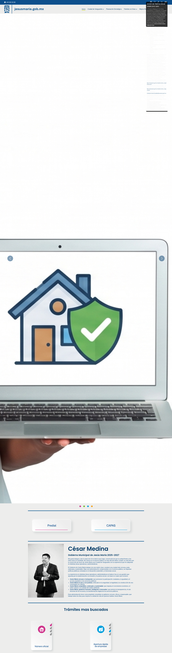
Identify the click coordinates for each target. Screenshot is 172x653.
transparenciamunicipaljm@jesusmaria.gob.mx (156, 93)
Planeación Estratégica (114, 9)
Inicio (83, 9)
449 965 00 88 (10, 2)
